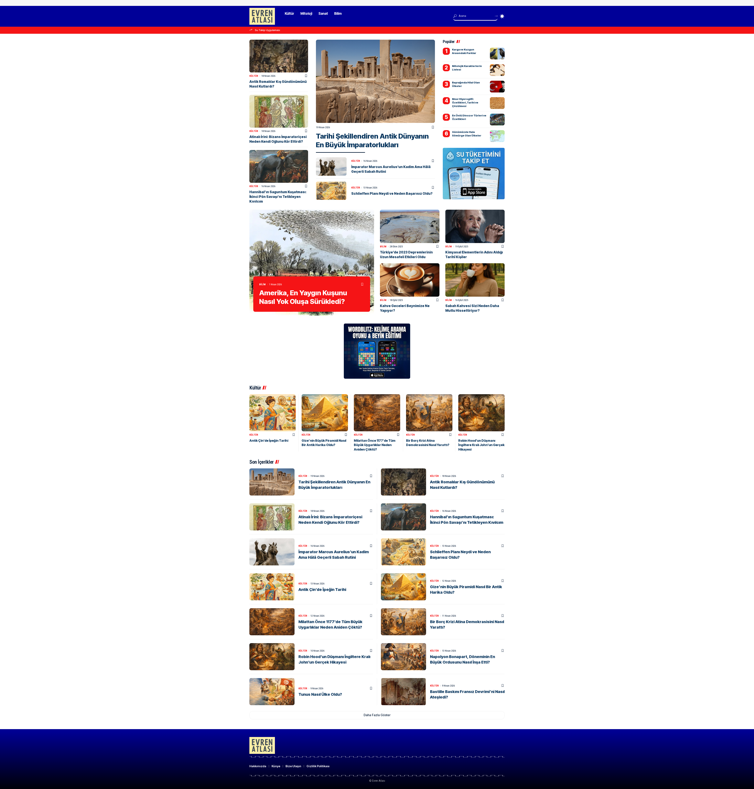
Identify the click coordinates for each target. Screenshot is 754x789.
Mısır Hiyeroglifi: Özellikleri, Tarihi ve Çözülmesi (465, 102)
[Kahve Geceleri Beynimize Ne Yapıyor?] (409, 279)
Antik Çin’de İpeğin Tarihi (268, 440)
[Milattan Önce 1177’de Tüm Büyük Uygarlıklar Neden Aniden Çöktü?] (377, 412)
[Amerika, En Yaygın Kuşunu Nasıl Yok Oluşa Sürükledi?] (311, 263)
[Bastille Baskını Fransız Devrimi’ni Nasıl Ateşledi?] (403, 691)
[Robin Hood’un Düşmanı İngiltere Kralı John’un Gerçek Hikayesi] (481, 412)
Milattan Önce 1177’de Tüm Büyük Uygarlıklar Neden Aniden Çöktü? (374, 445)
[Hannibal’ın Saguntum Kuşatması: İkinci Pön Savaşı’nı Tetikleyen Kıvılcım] (278, 166)
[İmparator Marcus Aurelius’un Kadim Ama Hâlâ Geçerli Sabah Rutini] (331, 166)
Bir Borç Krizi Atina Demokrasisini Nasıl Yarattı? (427, 443)
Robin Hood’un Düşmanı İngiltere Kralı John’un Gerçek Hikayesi (481, 445)
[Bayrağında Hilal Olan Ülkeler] (497, 86)
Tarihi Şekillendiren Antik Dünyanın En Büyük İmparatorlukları (372, 140)
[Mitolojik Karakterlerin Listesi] (497, 70)
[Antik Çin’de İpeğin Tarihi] (272, 412)
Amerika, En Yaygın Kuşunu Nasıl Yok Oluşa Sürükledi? (303, 297)
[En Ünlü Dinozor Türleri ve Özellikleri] (497, 119)
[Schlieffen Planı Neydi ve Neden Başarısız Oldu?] (331, 191)
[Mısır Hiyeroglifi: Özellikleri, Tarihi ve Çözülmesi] (497, 103)
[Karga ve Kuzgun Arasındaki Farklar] (497, 53)
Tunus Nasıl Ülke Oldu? (320, 694)
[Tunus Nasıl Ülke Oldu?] (272, 691)
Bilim (262, 284)
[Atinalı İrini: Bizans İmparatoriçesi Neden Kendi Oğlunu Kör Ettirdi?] (278, 111)
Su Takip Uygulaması (267, 30)
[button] (377, 715)
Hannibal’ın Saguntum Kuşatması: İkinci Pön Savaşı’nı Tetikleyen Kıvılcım (278, 196)
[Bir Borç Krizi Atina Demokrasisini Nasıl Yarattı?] (429, 412)
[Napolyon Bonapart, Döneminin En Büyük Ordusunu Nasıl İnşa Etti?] (403, 656)
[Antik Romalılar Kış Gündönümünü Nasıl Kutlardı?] (278, 56)
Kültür (355, 160)
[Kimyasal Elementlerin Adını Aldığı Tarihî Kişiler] (475, 226)
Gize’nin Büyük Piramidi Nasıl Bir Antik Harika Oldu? (324, 443)
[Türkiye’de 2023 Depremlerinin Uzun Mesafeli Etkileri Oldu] (409, 226)
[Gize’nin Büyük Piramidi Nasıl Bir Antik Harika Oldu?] (325, 412)
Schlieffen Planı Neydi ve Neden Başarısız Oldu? (392, 194)
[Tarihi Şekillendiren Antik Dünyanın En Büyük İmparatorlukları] (375, 81)
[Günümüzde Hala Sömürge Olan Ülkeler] (497, 136)
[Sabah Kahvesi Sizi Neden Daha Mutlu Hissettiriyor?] (475, 279)
